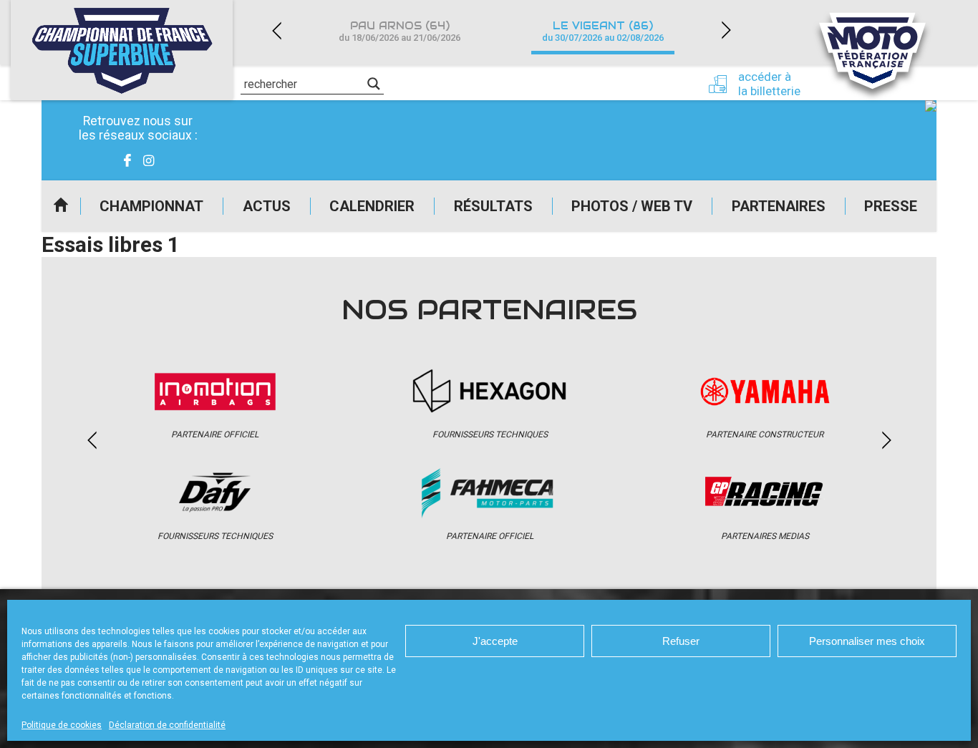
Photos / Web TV (631, 206)
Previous (276, 30)
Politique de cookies (61, 725)
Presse (890, 206)
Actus (267, 206)
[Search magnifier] (374, 84)
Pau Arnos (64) (399, 31)
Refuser (680, 641)
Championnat (151, 206)
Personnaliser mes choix (867, 641)
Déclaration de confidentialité (167, 725)
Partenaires (779, 206)
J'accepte (495, 641)
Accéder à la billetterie (769, 83)
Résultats (493, 206)
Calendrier (372, 206)
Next (726, 30)
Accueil (61, 206)
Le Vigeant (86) (603, 31)
